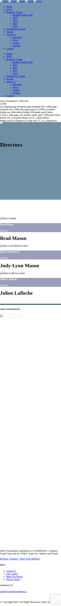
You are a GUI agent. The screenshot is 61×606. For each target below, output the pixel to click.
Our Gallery (12, 573)
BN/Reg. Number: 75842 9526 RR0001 (20, 559)
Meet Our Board (14, 576)
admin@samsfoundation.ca (13, 591)
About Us (11, 571)
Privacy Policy (13, 579)
